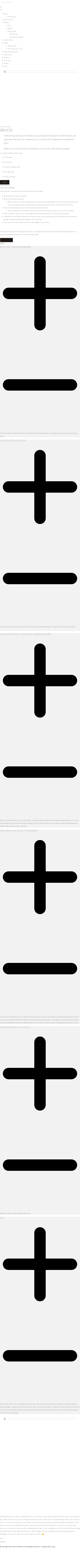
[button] (40, 338)
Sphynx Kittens (12, 46)
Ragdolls (6, 22)
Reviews (6, 63)
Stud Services (8, 54)
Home (6, 13)
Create (53, 1546)
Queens (10, 28)
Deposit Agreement (17, 37)
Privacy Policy (12, 16)
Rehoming (7, 57)
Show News (7, 60)
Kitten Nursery (12, 31)
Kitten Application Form (15, 48)
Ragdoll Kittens (8, 40)
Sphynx (6, 43)
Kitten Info (15, 34)
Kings (9, 25)
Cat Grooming (8, 19)
